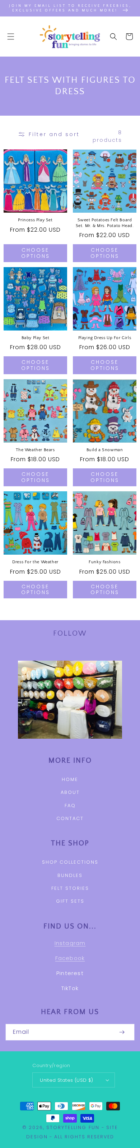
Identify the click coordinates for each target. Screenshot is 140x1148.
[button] (11, 36)
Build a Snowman (105, 450)
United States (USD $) (66, 1080)
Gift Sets (70, 901)
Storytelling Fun (72, 1127)
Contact (70, 818)
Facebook (70, 958)
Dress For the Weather (35, 562)
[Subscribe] (121, 1032)
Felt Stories (70, 888)
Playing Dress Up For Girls (104, 338)
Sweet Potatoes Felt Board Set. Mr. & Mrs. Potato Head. (105, 223)
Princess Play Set (35, 220)
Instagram (70, 943)
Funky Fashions (104, 562)
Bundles (70, 875)
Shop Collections (70, 862)
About (70, 792)
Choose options (35, 253)
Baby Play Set (36, 338)
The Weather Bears (35, 450)
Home (70, 779)
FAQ (70, 805)
